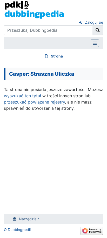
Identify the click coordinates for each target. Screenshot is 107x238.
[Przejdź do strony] (97, 30)
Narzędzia (28, 219)
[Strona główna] (34, 9)
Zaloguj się (94, 22)
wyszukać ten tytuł (22, 95)
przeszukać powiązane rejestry (34, 102)
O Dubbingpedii (17, 229)
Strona (57, 56)
